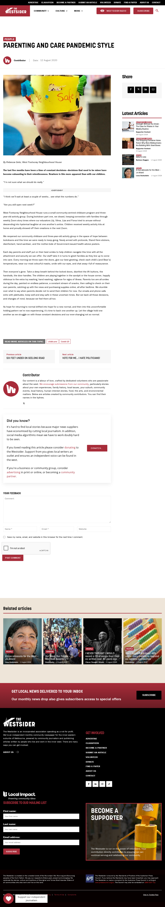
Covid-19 (65, 341)
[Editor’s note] (128, 159)
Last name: (9, 824)
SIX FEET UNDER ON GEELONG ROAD (25, 358)
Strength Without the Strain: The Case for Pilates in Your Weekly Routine (147, 126)
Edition (139, 155)
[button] (157, 11)
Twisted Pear (154, 894)
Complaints (72, 894)
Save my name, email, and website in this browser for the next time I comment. (45, 537)
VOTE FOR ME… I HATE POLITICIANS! (81, 358)
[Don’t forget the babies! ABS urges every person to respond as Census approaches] (142, 641)
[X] (24, 402)
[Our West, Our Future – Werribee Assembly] (62, 641)
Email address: (11, 837)
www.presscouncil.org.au (104, 882)
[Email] (153, 90)
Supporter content (144, 122)
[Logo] (15, 10)
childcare (52, 341)
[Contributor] (7, 60)
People (10, 39)
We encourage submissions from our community (64, 383)
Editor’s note (141, 157)
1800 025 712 (150, 882)
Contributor (20, 60)
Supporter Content (143, 132)
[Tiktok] (109, 784)
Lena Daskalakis (142, 175)
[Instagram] (102, 784)
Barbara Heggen (142, 160)
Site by (146, 894)
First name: (9, 811)
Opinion (49, 651)
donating (69, 447)
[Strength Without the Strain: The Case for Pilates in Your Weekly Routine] (128, 126)
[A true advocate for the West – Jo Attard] (128, 172)
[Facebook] (131, 90)
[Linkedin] (145, 90)
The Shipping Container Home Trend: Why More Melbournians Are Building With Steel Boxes (148, 143)
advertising (13, 472)
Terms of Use (59, 894)
